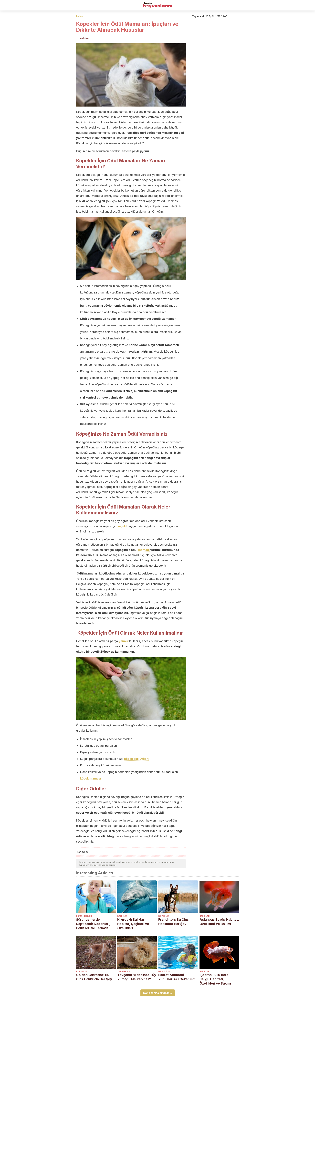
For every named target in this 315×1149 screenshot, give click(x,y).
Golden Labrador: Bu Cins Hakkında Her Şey (94, 977)
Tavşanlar (123, 971)
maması (144, 550)
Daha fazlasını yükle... (157, 993)
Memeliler (164, 971)
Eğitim (79, 16)
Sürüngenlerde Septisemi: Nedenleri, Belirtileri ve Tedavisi (93, 924)
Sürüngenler (84, 916)
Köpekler (163, 916)
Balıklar (122, 916)
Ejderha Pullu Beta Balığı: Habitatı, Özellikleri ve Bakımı (215, 979)
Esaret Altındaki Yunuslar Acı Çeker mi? (176, 977)
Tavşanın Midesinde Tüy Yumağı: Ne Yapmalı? (136, 977)
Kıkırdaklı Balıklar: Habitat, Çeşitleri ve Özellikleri (133, 924)
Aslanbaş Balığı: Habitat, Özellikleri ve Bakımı (219, 922)
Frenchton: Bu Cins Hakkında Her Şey (173, 922)
